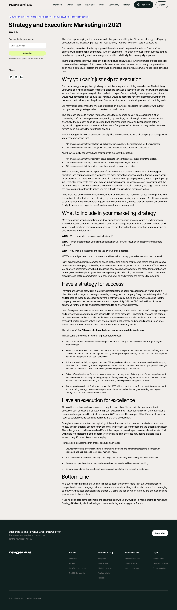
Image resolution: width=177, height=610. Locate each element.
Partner (126, 4)
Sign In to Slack (131, 563)
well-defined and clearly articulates (122, 67)
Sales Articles (103, 563)
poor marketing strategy (76, 389)
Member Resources (132, 558)
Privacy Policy (158, 558)
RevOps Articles (104, 573)
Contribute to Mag (132, 568)
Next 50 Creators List (77, 568)
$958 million (117, 386)
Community (114, 4)
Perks (101, 4)
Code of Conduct (159, 568)
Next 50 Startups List (77, 573)
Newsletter (90, 4)
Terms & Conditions (160, 563)
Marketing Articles (105, 568)
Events (69, 4)
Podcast (101, 578)
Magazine (102, 558)
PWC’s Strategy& (70, 134)
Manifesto (57, 4)
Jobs (79, 4)
